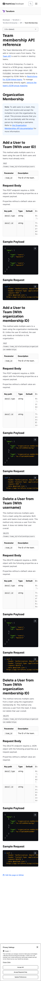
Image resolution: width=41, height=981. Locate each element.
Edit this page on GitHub (14, 875)
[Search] (30, 4)
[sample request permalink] (26, 280)
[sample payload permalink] (26, 242)
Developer (6, 20)
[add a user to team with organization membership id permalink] (37, 308)
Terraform (15, 20)
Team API (7, 56)
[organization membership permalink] (37, 95)
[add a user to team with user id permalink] (37, 142)
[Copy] (35, 248)
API (21, 23)
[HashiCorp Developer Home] (13, 4)
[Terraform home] (8, 11)
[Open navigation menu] (36, 4)
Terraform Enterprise (10, 23)
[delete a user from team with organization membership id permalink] (37, 680)
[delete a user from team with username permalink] (37, 499)
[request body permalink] (23, 186)
